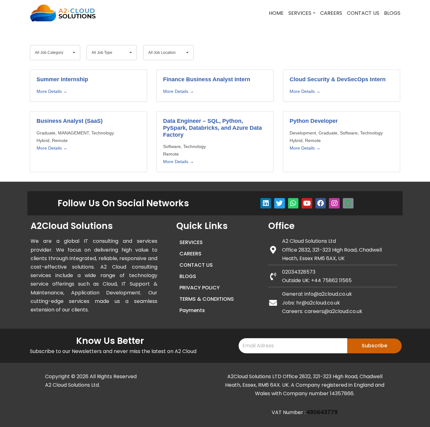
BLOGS (392, 13)
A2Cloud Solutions (72, 226)
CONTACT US (363, 13)
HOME (276, 13)
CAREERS (331, 13)
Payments (192, 310)
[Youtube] (307, 203)
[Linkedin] (265, 203)
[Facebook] (320, 203)
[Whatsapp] (293, 203)
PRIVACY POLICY (199, 287)
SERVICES (191, 242)
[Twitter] (279, 203)
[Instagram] (334, 203)
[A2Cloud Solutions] (63, 13)
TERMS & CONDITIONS (206, 299)
